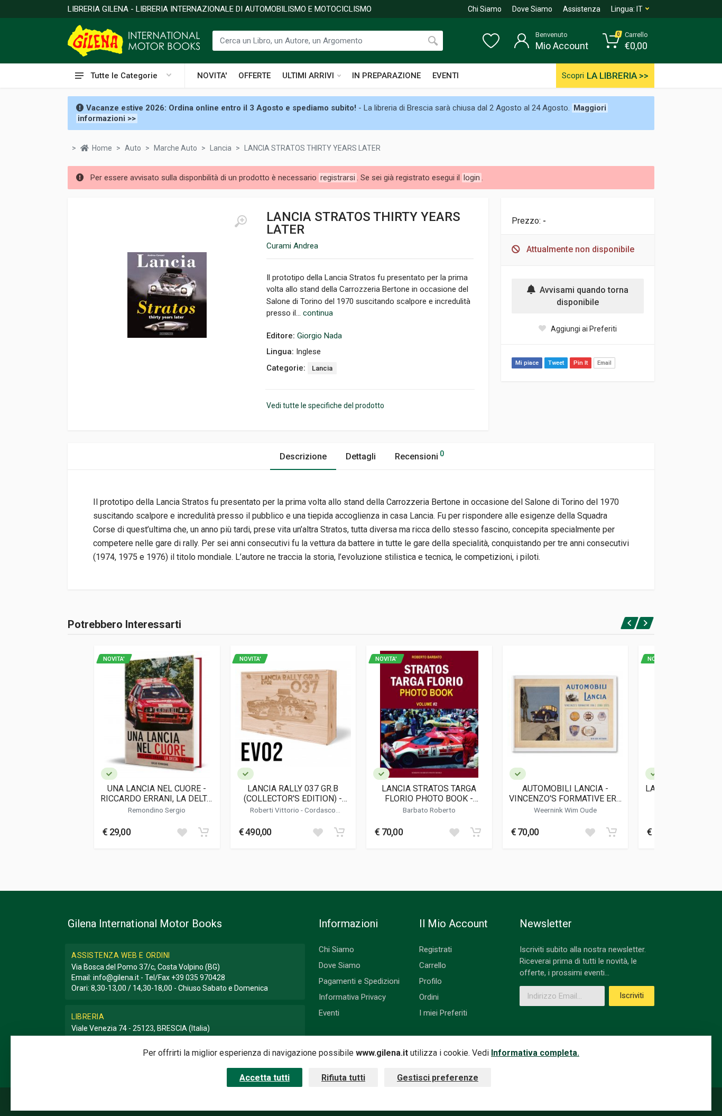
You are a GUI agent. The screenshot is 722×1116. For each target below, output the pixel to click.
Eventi (329, 1013)
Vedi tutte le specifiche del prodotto (325, 405)
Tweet (556, 362)
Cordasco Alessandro (305, 814)
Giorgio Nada (319, 335)
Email (604, 362)
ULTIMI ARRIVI (308, 75)
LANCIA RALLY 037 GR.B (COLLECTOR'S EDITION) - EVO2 (293, 793)
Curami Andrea (292, 246)
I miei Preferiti (443, 1013)
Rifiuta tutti (343, 1078)
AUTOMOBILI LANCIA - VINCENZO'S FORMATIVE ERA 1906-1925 (565, 793)
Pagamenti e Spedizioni (359, 981)
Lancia (322, 368)
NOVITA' (212, 75)
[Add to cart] (203, 832)
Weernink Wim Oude (565, 810)
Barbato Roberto (429, 810)
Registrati (435, 949)
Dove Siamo (532, 9)
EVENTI (445, 75)
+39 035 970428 (198, 977)
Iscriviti (631, 995)
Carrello (432, 965)
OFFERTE (254, 75)
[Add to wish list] (181, 832)
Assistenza (581, 9)
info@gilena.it (116, 977)
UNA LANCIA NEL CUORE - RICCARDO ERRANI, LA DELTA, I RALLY (157, 793)
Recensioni (419, 455)
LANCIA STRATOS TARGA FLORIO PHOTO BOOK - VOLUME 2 (429, 793)
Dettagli (361, 456)
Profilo (430, 981)
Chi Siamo (485, 9)
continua (318, 313)
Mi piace (527, 362)
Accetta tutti (264, 1078)
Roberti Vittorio (275, 810)
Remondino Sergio (157, 810)
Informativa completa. (535, 1053)
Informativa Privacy (352, 997)
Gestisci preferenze (437, 1078)
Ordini (429, 997)
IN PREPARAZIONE (386, 75)
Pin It (580, 362)
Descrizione (303, 456)
